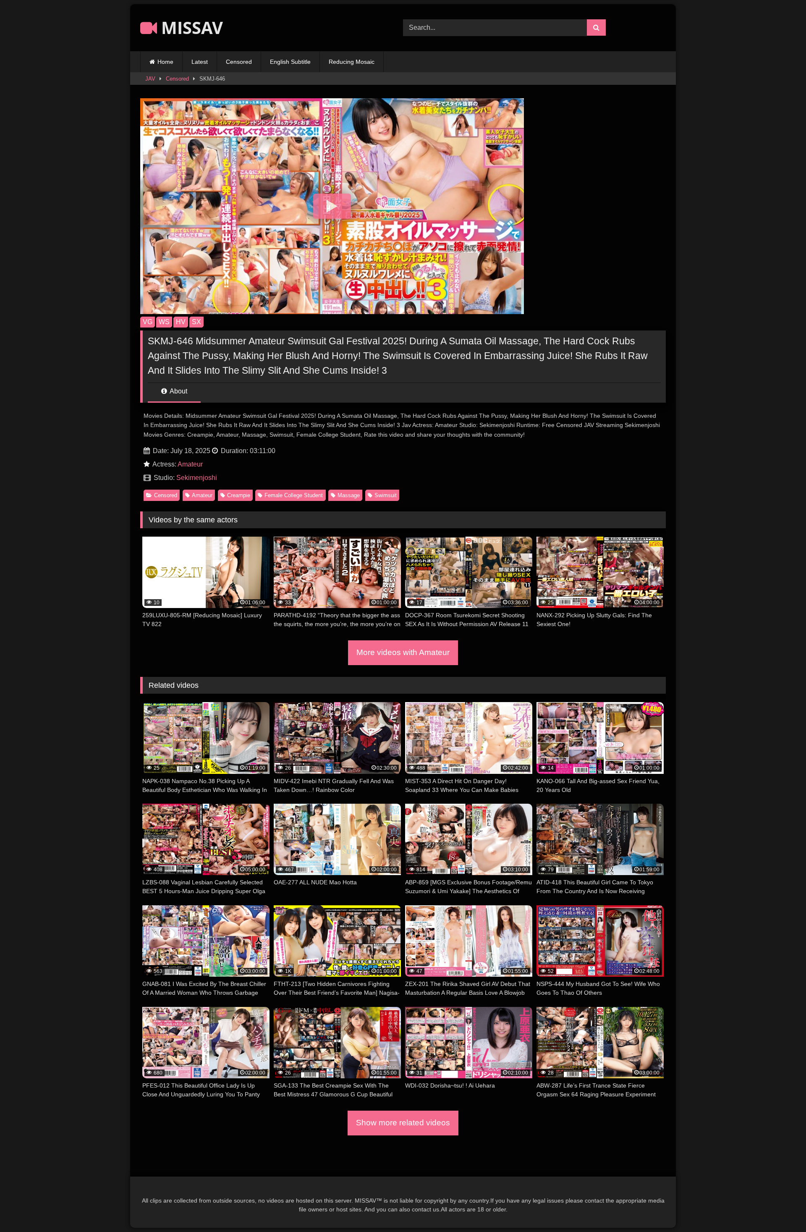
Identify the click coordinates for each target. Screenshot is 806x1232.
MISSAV (190, 27)
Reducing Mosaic (351, 61)
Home (165, 61)
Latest (199, 61)
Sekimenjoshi (196, 477)
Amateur (190, 464)
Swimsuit (385, 495)
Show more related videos (403, 1122)
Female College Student (293, 495)
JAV (150, 79)
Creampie (238, 495)
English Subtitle (290, 61)
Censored (239, 61)
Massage (349, 495)
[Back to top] (780, 1207)
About (177, 391)
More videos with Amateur (403, 652)
